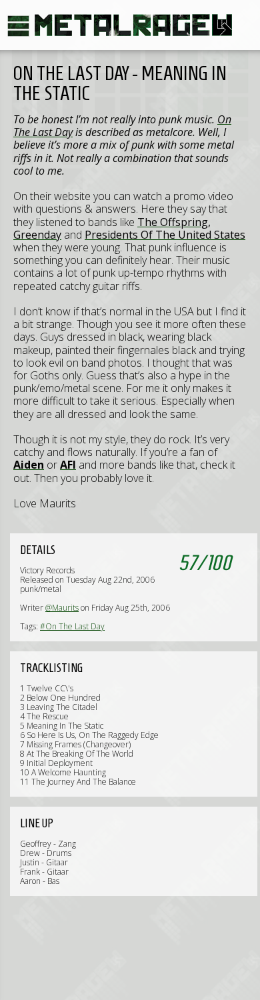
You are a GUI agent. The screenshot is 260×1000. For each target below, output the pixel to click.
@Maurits (62, 607)
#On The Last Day (72, 626)
